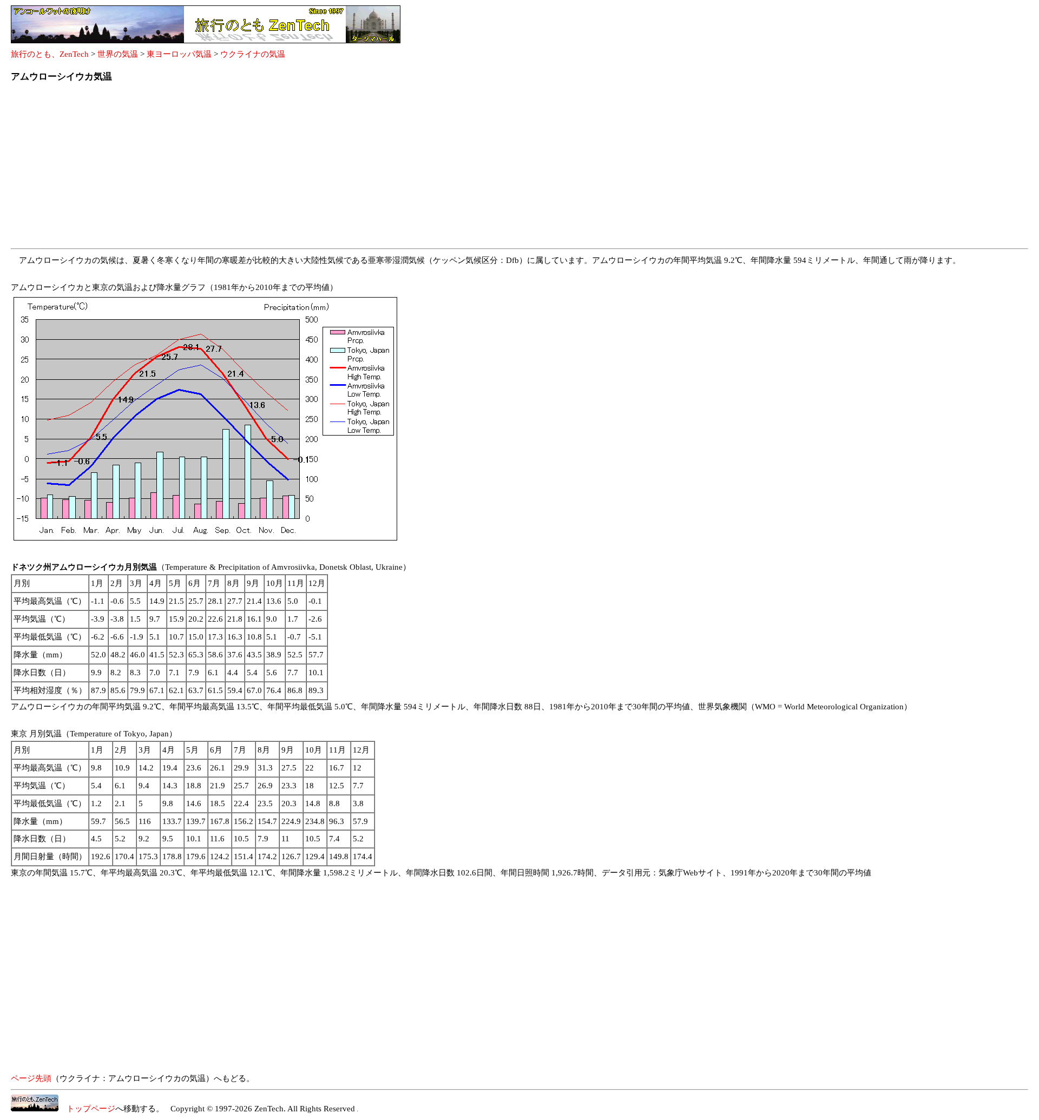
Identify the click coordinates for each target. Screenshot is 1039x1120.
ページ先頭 (31, 1078)
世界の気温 (117, 54)
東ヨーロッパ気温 (179, 54)
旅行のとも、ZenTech (50, 54)
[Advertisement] (335, 169)
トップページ (86, 1108)
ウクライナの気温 (252, 54)
